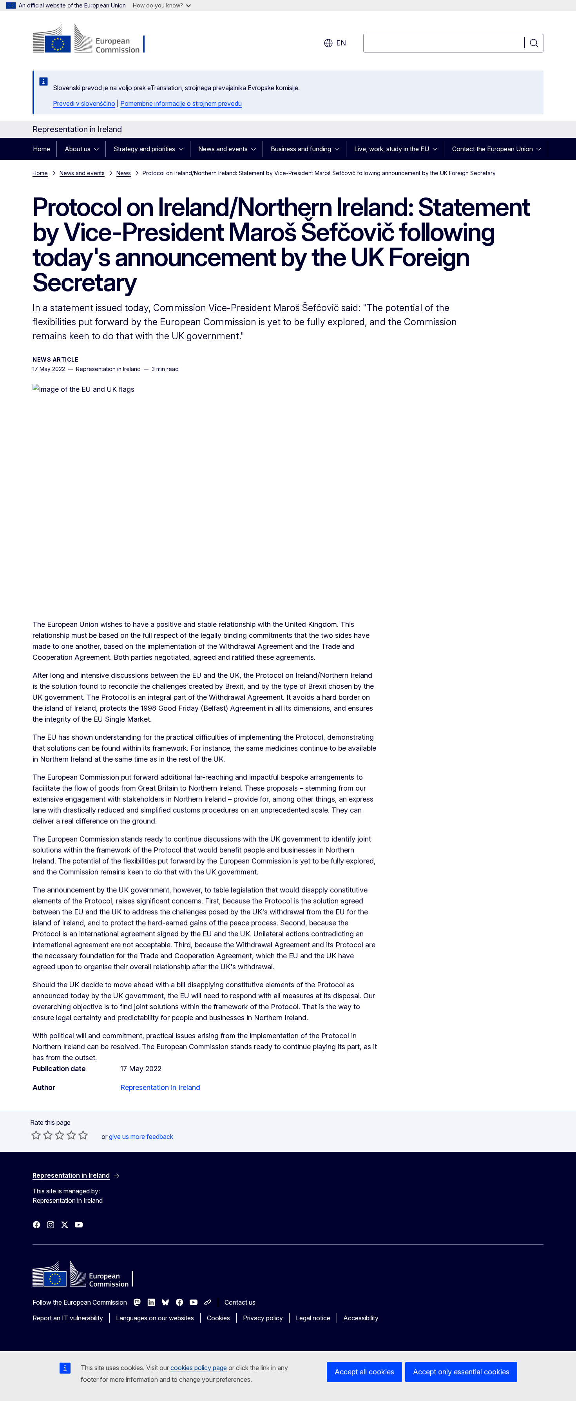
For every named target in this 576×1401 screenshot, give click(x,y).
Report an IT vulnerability (68, 1318)
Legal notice (313, 1318)
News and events (223, 149)
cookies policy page (198, 1368)
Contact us (240, 1302)
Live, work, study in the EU (391, 149)
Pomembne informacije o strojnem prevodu (181, 103)
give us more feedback (141, 1136)
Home (41, 149)
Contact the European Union (492, 149)
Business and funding (301, 149)
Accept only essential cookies (461, 1372)
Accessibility (361, 1318)
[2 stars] (42, 1135)
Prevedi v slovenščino (84, 103)
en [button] (341, 43)
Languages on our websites (155, 1318)
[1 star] (36, 1135)
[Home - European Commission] (96, 39)
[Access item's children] (98, 149)
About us (78, 149)
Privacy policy (263, 1318)
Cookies (218, 1318)
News (123, 173)
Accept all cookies (364, 1372)
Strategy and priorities (144, 149)
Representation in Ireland (160, 1087)
